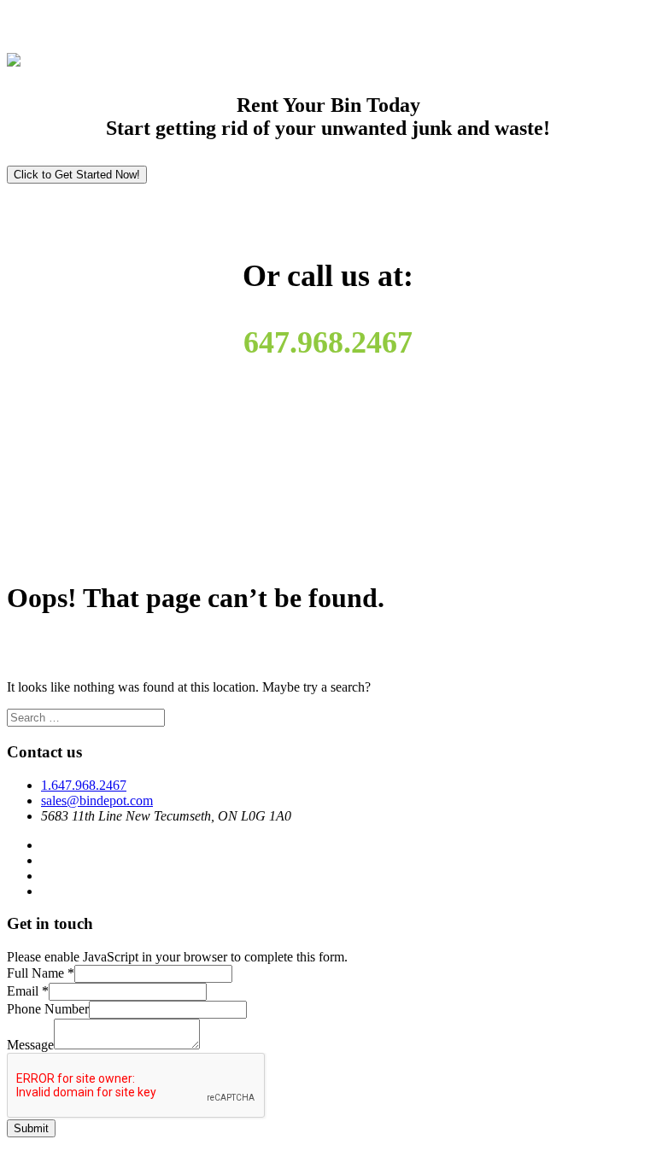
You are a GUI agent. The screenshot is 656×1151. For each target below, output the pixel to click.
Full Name (40, 973)
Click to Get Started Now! (77, 174)
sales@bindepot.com (97, 800)
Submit (31, 1128)
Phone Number (48, 1009)
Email (28, 991)
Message (30, 1044)
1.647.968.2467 (83, 785)
